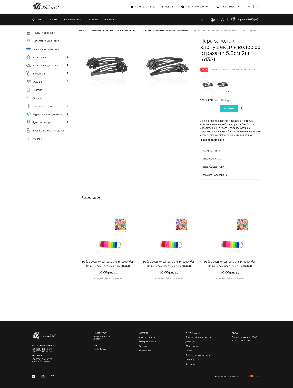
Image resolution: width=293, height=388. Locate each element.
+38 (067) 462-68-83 (42, 361)
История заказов (147, 341)
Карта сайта (145, 350)
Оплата (188, 350)
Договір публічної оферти (198, 337)
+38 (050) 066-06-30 (42, 359)
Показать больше (212, 139)
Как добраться (192, 359)
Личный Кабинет (147, 337)
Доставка (190, 341)
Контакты (190, 364)
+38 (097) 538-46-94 (42, 351)
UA (249, 6)
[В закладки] (243, 109)
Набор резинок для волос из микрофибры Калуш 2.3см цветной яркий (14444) (108, 264)
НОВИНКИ (109, 19)
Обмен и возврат (193, 346)
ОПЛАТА (53, 19)
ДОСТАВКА (37, 19)
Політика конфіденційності (198, 355)
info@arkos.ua (99, 349)
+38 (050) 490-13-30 (42, 349)
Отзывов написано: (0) (215, 175)
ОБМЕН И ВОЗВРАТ (73, 19)
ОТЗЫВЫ (93, 19)
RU (257, 6)
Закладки (143, 346)
